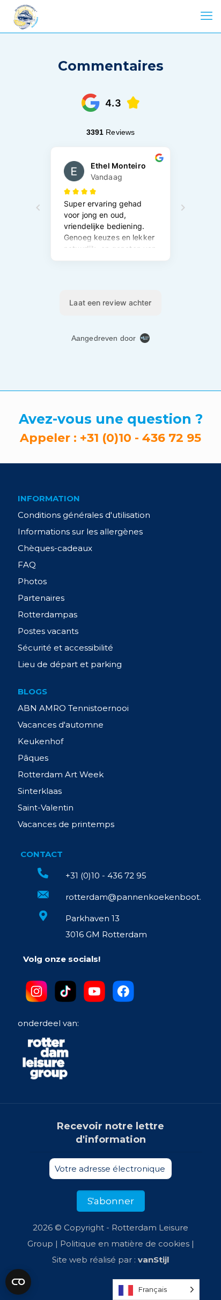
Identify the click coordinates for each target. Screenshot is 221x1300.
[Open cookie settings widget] (18, 1282)
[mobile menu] (206, 16)
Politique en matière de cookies (124, 1243)
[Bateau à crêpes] (25, 16)
